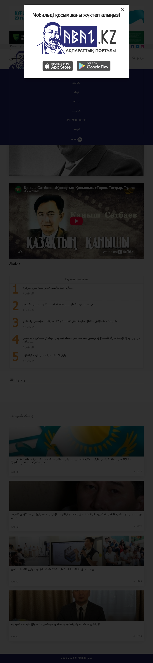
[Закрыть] (123, 11)
